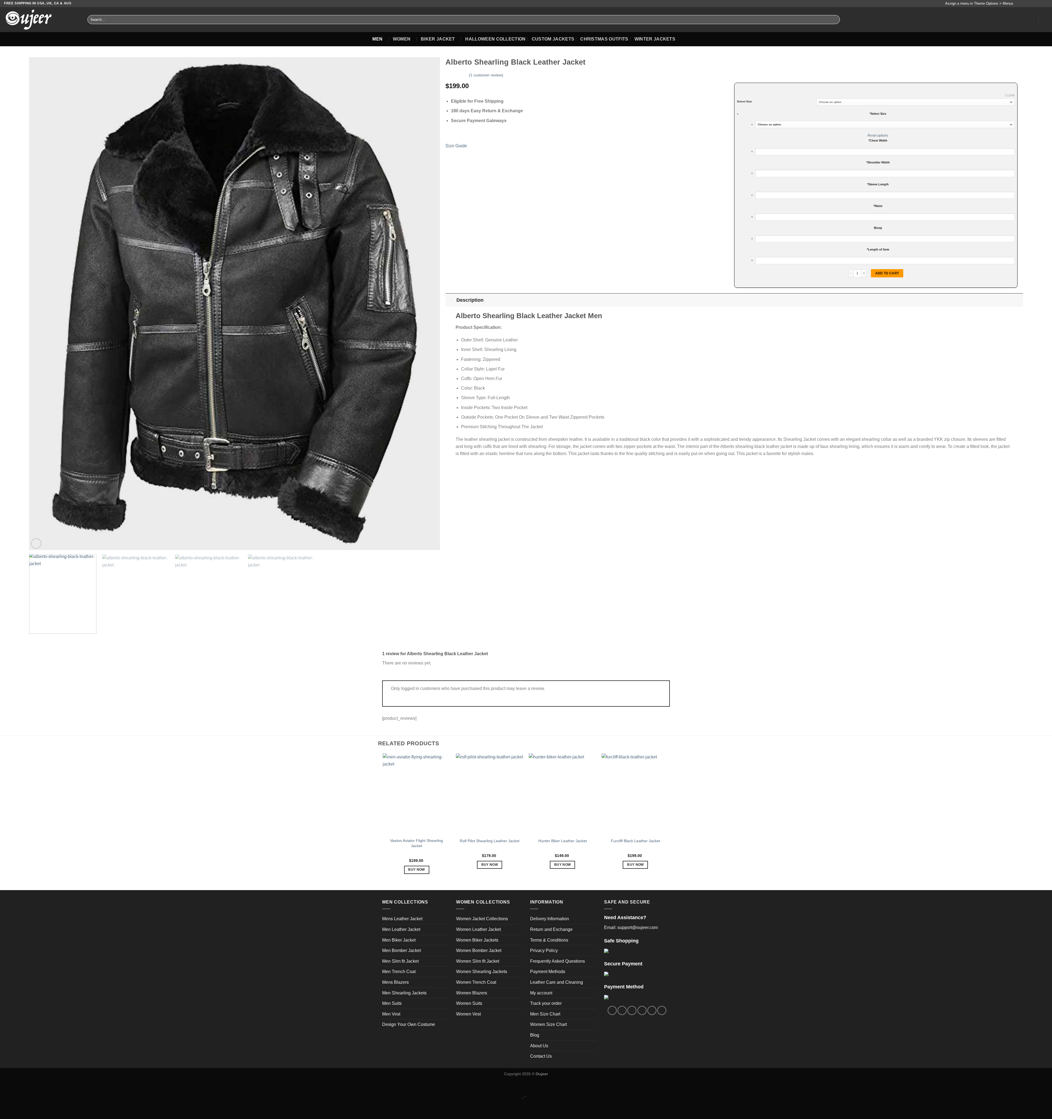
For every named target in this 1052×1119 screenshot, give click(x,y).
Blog (534, 1035)
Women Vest (468, 1014)
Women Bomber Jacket (478, 950)
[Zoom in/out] (21, 1086)
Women (402, 39)
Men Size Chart (545, 1014)
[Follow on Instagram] (1024, 3)
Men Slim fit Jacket (400, 961)
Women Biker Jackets (477, 940)
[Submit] (834, 19)
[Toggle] (450, 300)
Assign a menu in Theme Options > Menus (979, 3)
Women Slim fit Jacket (477, 961)
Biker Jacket (438, 39)
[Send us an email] (1034, 3)
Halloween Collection (495, 39)
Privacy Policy (544, 950)
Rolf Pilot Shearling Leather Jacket (489, 841)
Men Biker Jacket (399, 940)
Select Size (744, 101)
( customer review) (486, 75)
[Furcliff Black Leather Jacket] (635, 794)
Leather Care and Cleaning (556, 982)
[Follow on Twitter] (1029, 3)
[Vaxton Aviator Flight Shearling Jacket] (416, 794)
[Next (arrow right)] (21, 1109)
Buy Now (416, 869)
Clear (1010, 95)
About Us (539, 1045)
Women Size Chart (548, 1024)
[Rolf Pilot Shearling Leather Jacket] (490, 794)
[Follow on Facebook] (1018, 3)
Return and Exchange (551, 929)
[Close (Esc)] (5, 1086)
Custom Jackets (553, 39)
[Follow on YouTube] (1045, 3)
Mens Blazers (395, 982)
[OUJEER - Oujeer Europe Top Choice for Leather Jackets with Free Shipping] (41, 19)
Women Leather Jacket (478, 929)
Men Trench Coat (399, 971)
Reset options (878, 135)
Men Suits (392, 1003)
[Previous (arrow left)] (5, 1109)
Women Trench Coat (476, 982)
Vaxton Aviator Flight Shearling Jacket (416, 843)
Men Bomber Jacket (401, 950)
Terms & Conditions (549, 940)
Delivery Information (549, 918)
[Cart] (1045, 20)
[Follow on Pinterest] (1040, 3)
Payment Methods (547, 971)
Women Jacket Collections (482, 918)
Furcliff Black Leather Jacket (635, 841)
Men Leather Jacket (401, 929)
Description (470, 300)
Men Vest (391, 1014)
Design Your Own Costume (408, 1024)
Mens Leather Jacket (402, 918)
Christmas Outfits (604, 39)
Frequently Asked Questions (557, 961)
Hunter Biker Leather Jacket (562, 841)
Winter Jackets (654, 39)
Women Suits (469, 1003)
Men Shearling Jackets (404, 993)
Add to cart (887, 273)
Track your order (546, 1003)
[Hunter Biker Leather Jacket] (562, 794)
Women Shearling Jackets (481, 971)
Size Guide (456, 145)
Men (377, 39)
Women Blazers (471, 993)
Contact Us (541, 1056)
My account (541, 993)
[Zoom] (36, 543)
